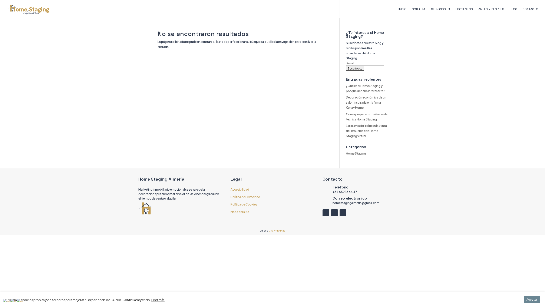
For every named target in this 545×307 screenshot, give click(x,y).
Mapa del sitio (240, 212)
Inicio (402, 9)
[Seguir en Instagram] (334, 212)
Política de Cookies (244, 204)
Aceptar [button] (531, 299)
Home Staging (356, 153)
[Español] (20, 301)
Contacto (530, 9)
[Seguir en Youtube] (343, 212)
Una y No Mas (277, 230)
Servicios (438, 9)
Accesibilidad (240, 189)
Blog (513, 9)
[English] (6, 301)
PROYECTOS (464, 9)
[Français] (13, 301)
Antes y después (491, 9)
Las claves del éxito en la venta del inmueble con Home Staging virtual (366, 131)
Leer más (158, 300)
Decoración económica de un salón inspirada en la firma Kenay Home (366, 102)
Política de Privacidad (245, 197)
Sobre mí (419, 9)
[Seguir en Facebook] (326, 212)
